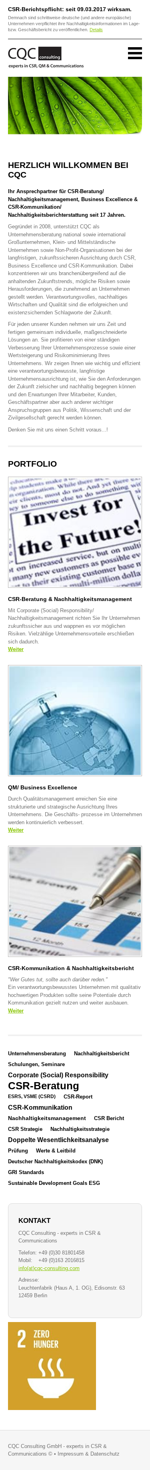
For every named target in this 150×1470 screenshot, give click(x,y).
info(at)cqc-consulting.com (49, 1268)
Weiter (16, 649)
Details (96, 29)
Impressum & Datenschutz (89, 1454)
